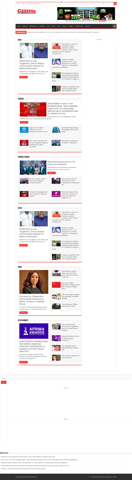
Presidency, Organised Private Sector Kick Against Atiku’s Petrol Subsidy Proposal (70, 88)
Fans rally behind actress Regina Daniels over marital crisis (70, 348)
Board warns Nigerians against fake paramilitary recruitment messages (71, 296)
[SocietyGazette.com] (26, 11)
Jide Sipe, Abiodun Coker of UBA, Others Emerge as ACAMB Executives (37, 181)
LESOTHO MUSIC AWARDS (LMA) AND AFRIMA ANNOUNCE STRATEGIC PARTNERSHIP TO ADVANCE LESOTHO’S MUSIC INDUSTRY (33, 346)
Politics (53, 26)
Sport (58, 26)
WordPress (101, 477)
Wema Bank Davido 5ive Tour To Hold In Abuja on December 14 (70, 338)
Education (42, 26)
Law (48, 26)
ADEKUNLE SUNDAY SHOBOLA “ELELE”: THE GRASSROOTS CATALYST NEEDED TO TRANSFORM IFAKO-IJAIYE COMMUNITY (63, 32)
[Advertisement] (99, 52)
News (19, 26)
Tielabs (114, 477)
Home (23, 3)
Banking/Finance (24, 157)
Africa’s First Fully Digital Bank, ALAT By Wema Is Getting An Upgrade (38, 194)
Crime (20, 267)
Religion (71, 26)
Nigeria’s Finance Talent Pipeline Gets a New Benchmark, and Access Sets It (38, 129)
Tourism (87, 26)
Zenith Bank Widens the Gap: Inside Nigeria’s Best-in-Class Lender (70, 129)
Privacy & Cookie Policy (33, 3)
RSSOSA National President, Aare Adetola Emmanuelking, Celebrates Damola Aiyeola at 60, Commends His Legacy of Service (65, 77)
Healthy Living (79, 26)
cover (20, 208)
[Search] (115, 3)
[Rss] (103, 4)
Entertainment (33, 26)
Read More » (23, 77)
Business (25, 26)
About (18, 3)
